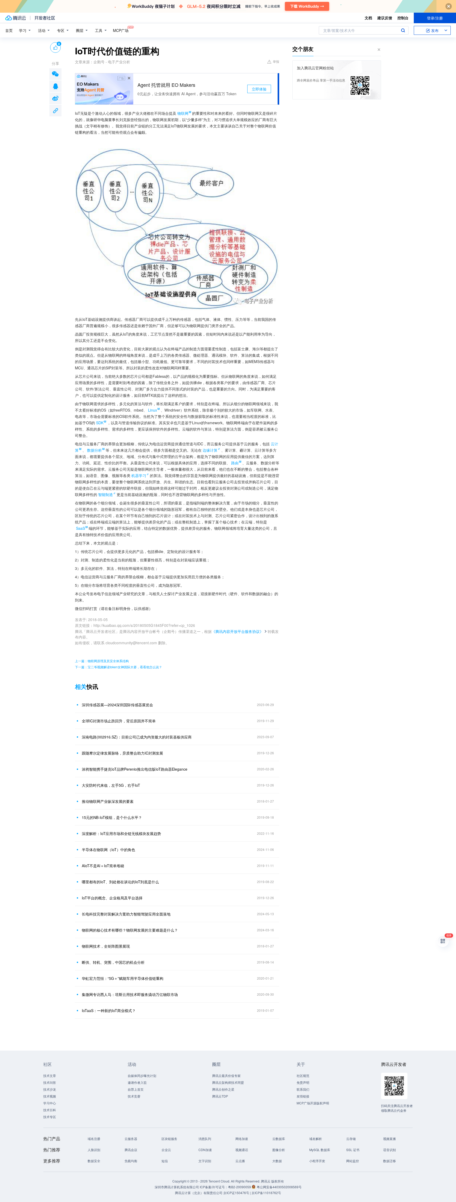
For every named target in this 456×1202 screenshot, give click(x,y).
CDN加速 (205, 1149)
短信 (165, 1160)
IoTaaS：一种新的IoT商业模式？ (109, 1010)
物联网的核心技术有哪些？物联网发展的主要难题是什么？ (130, 930)
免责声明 (303, 1082)
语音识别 (389, 1149)
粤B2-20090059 (240, 1187)
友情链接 (303, 1096)
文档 (368, 17)
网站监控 (352, 1160)
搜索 (403, 30)
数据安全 (94, 1160)
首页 (9, 30)
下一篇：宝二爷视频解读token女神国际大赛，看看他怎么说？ (118, 667)
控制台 (402, 17)
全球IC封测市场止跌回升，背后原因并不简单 (119, 720)
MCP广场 (121, 30)
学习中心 (49, 1103)
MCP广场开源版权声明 (313, 1103)
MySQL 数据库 (319, 1149)
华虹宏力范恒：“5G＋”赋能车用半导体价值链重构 (122, 978)
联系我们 (303, 1089)
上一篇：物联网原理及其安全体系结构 (102, 661)
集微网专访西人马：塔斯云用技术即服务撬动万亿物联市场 (130, 994)
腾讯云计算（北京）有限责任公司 (198, 1192)
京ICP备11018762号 (266, 1192)
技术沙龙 (49, 1089)
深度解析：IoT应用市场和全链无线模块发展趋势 (121, 833)
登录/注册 (435, 18)
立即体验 (259, 89)
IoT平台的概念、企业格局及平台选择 (112, 897)
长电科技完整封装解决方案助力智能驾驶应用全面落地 (126, 914)
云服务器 (131, 1138)
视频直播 (389, 1138)
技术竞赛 (134, 1096)
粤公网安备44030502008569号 (279, 1187)
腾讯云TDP (220, 1096)
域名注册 (94, 1138)
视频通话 (241, 1149)
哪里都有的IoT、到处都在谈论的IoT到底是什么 (120, 881)
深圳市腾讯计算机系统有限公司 (177, 1187)
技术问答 (49, 1082)
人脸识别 (94, 1149)
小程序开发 (317, 1160)
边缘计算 (210, 450)
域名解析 (315, 1138)
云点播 (240, 1160)
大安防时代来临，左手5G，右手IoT (111, 785)
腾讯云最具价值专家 (226, 1075)
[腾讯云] (15, 18)
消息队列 (204, 1138)
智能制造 (105, 494)
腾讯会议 (131, 1149)
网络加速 (241, 1138)
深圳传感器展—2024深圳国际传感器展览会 (117, 704)
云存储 (351, 1138)
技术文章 (49, 1075)
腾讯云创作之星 (223, 1089)
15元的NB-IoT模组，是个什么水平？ (112, 817)
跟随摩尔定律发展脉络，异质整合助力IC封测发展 (122, 753)
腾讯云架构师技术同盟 (228, 1082)
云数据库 (278, 1138)
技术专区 (49, 1116)
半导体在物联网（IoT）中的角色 (108, 849)
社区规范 (303, 1075)
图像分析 (278, 1149)
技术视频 (49, 1096)
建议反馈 (384, 17)
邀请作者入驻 (137, 1082)
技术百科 (49, 1110)
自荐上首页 (136, 1089)
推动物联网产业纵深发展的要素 (108, 801)
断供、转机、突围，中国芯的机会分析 (113, 962)
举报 (276, 61)
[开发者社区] (45, 18)
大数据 (277, 1160)
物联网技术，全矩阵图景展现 (106, 946)
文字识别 (204, 1160)
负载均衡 (131, 1160)
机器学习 (138, 475)
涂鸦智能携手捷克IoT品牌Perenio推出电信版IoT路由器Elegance (134, 769)
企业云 (166, 1149)
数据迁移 (389, 1160)
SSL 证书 (352, 1149)
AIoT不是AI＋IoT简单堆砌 (103, 865)
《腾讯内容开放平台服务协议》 (237, 631)
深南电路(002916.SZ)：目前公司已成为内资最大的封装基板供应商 (137, 737)
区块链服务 (169, 1138)
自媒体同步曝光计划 (142, 1075)
